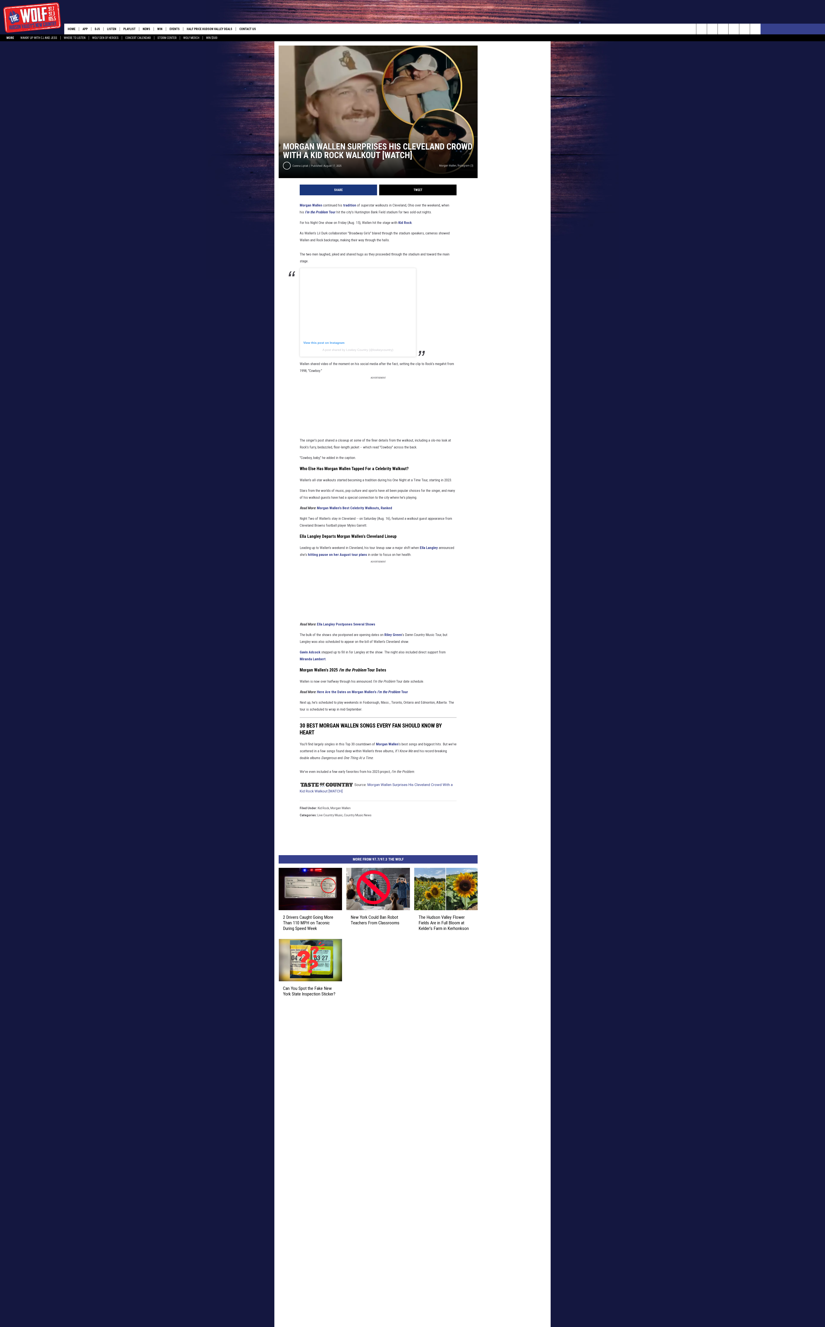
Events (175, 29)
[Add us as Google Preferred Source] (712, 29)
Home (71, 29)
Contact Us (247, 29)
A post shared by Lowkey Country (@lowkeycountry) (357, 350)
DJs (97, 29)
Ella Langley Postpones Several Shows (346, 624)
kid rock (323, 808)
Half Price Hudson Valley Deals (209, 29)
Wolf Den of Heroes (105, 38)
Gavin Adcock (310, 652)
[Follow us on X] (744, 29)
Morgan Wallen (311, 205)
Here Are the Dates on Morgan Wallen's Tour (362, 692)
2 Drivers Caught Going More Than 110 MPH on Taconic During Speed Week (308, 922)
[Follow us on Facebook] (723, 29)
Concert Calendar (138, 38)
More (10, 38)
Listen (111, 29)
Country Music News (357, 815)
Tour (320, 212)
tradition (349, 205)
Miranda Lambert (312, 659)
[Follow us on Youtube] (755, 29)
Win (159, 29)
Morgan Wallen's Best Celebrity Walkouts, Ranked (354, 508)
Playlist (129, 29)
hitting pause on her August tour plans (337, 554)
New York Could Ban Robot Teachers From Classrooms (375, 919)
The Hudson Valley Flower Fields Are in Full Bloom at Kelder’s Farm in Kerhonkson (444, 922)
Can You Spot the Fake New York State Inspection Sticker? (309, 991)
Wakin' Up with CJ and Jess (38, 38)
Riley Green (393, 635)
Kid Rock (405, 222)
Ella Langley (429, 548)
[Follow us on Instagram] (734, 29)
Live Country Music (330, 815)
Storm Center (167, 38)
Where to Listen (75, 38)
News (146, 29)
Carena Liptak (300, 165)
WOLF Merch (191, 38)
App (85, 29)
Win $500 (211, 38)
